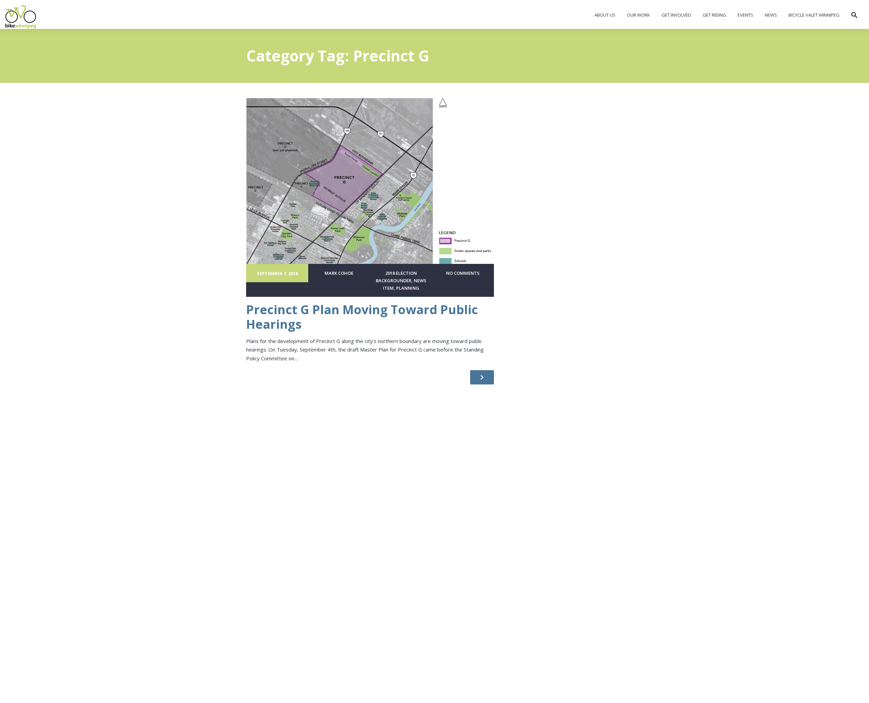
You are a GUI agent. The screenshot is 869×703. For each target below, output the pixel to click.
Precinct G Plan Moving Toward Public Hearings (362, 316)
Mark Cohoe (339, 273)
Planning (407, 288)
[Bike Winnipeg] (20, 17)
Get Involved (676, 15)
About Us (604, 15)
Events (745, 15)
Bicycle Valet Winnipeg (814, 15)
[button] (854, 17)
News (771, 15)
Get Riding (714, 15)
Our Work (638, 15)
